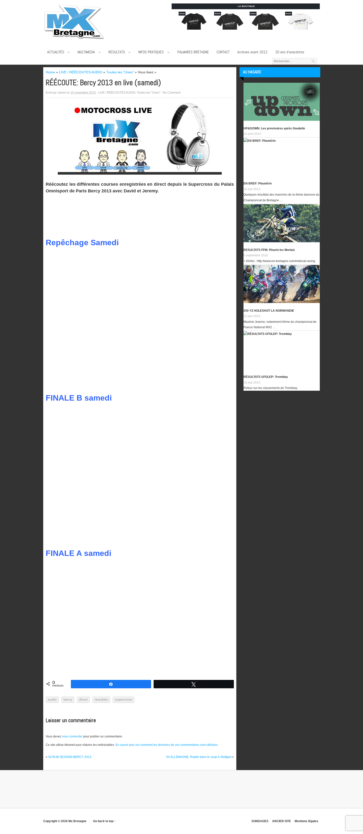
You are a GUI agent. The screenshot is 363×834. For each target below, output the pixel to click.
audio (52, 699)
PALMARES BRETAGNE (193, 52)
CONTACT (223, 52)
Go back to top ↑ (104, 821)
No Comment (172, 92)
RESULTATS (116, 52)
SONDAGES (259, 821)
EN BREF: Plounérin (257, 183)
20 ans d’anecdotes (289, 52)
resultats (101, 699)
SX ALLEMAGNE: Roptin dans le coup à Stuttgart (198, 757)
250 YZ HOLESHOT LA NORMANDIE (268, 310)
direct (83, 699)
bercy (67, 699)
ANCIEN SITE (281, 821)
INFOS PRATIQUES (151, 52)
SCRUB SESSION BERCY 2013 (69, 757)
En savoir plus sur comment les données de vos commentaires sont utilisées (167, 745)
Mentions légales (306, 821)
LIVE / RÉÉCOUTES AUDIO (116, 92)
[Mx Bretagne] (74, 39)
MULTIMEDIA (86, 52)
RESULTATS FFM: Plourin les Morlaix (269, 250)
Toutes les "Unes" (148, 92)
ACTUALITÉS (55, 52)
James (62, 92)
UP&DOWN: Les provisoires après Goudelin (274, 128)
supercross (123, 699)
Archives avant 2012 (252, 52)
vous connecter (72, 736)
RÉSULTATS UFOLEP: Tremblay (265, 377)
